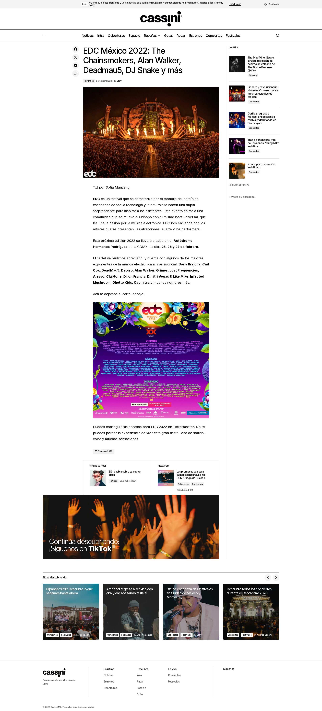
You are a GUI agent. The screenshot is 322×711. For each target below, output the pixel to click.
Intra (84, 4)
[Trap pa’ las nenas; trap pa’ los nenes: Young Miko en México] (237, 146)
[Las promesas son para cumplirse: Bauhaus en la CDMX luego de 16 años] (185, 478)
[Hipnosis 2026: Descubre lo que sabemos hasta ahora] (71, 612)
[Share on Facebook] (75, 49)
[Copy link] (75, 73)
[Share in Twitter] (75, 57)
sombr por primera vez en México (262, 166)
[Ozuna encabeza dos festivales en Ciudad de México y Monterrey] (191, 612)
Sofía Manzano (117, 187)
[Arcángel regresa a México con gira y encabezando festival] (131, 612)
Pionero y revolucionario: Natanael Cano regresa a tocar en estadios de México (263, 92)
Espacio (141, 688)
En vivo (172, 669)
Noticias (113, 481)
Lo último (109, 669)
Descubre (142, 669)
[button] (271, 4)
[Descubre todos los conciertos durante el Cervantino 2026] (251, 612)
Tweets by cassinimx (242, 196)
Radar (140, 681)
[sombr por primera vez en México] (237, 171)
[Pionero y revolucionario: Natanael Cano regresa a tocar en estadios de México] (237, 94)
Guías (140, 694)
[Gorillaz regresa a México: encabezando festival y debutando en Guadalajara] (237, 120)
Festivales (89, 81)
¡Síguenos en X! (239, 184)
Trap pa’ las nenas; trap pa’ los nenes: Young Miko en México (263, 143)
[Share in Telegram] (75, 65)
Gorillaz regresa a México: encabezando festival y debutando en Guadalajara (262, 118)
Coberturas (183, 484)
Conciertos (197, 484)
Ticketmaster (183, 427)
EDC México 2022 (103, 451)
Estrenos (253, 75)
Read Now (235, 4)
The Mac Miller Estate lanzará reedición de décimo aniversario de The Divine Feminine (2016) (261, 64)
